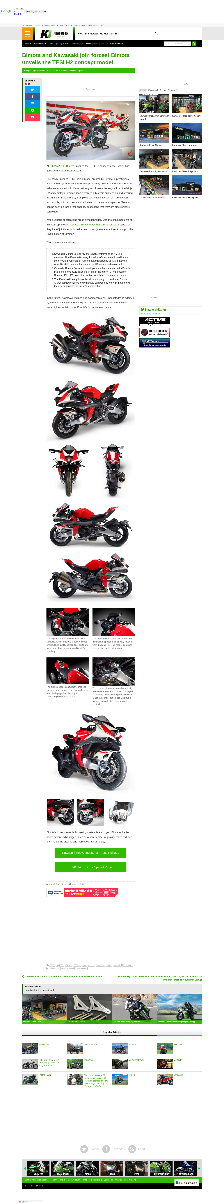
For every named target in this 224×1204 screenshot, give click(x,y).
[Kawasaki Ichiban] (54, 33)
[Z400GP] (165, 1064)
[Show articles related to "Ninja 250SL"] (62, 1168)
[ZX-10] (120, 1079)
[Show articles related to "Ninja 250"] (38, 1168)
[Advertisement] (90, 928)
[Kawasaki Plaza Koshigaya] (187, 185)
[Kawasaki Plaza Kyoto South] (154, 159)
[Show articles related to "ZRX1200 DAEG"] (185, 1168)
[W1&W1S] (75, 1064)
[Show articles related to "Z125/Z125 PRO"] (161, 1168)
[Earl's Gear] (154, 346)
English (24, 1202)
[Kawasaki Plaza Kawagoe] (187, 133)
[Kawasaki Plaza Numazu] (154, 133)
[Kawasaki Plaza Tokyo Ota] (187, 159)
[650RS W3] (30, 1048)
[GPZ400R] (165, 1079)
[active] (154, 325)
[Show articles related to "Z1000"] (87, 1168)
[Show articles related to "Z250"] (136, 1168)
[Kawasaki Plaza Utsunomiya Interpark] (154, 103)
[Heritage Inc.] (186, 1183)
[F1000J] (120, 1048)
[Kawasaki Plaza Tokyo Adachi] (187, 103)
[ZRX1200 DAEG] (120, 1064)
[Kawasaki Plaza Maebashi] (154, 185)
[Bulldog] (154, 336)
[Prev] (25, 1168)
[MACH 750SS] (75, 1048)
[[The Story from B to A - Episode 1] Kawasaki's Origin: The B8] (30, 1064)
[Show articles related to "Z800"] (111, 1168)
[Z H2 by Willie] (30, 1079)
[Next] (199, 1168)
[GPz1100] (165, 1048)
